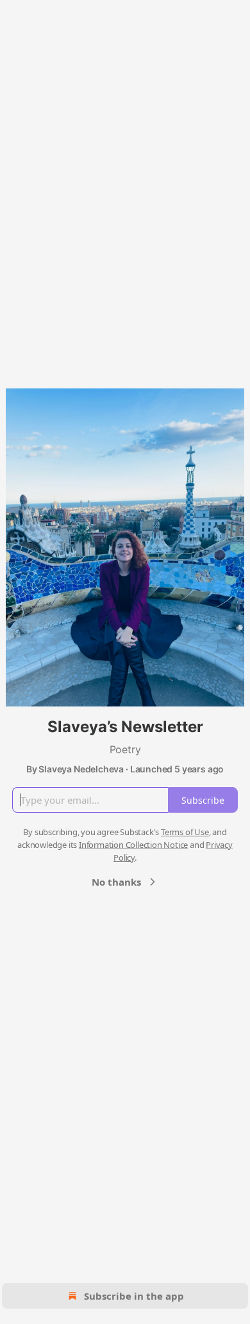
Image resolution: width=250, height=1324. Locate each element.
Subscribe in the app (134, 1295)
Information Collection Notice (133, 844)
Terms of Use (185, 832)
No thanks (116, 881)
